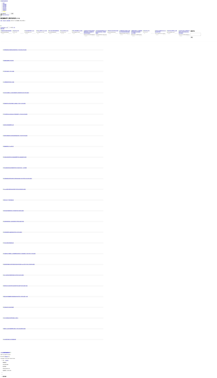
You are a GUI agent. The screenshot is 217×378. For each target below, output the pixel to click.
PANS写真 (62, 33)
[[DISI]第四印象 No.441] (29, 30)
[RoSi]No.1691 (15, 32)
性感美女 (3, 33)
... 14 (6, 27)
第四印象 (26, 33)
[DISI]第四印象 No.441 (28, 32)
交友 (6, 14)
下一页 (13, 27)
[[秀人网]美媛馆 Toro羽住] (77, 30)
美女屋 (4, 20)
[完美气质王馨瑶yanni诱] (172, 30)
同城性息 (4, 10)
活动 (4, 14)
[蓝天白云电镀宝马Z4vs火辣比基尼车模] (160, 31)
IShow (38, 33)
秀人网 (74, 33)
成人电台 (4, 7)
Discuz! (6, 356)
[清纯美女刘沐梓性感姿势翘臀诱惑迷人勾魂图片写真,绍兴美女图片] (89, 32)
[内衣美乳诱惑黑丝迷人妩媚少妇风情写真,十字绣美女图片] (101, 32)
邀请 (3, 28)
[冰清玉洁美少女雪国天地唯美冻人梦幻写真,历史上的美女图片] (184, 32)
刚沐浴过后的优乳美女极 (111, 32)
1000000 (6, 360)
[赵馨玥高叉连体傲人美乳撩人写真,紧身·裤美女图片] (124, 31)
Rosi (14, 33)
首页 (4, 3)
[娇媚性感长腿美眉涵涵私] (6, 30)
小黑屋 (1, 352)
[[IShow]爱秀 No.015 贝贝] (41, 30)
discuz (8, 14)
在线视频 (4, 4)
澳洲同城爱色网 (6, 352)
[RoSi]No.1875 (145, 32)
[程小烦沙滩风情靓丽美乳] (53, 30)
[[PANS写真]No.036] (65, 30)
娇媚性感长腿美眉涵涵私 (5, 32)
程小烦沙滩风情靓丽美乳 (52, 32)
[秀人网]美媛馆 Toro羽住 (76, 32)
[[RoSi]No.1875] (148, 30)
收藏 (1, 28)
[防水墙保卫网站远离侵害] (10, 352)
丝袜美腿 (8, 20)
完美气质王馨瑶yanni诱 (170, 32)
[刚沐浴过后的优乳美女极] (113, 30)
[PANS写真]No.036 (63, 32)
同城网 (4, 11)
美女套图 (4, 5)
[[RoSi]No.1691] (18, 30)
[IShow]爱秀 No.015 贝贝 (40, 32)
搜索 (12, 13)
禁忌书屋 (4, 6)
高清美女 (169, 33)
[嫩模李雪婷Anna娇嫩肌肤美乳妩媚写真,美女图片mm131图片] (136, 32)
